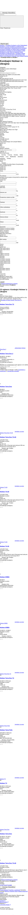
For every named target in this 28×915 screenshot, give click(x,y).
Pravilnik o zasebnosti (14, 890)
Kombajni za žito (15, 45)
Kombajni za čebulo (10, 49)
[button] (14, 36)
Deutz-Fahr (11, 54)
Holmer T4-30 (4, 491)
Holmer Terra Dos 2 (6, 353)
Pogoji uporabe (4, 890)
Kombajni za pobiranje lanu (7, 53)
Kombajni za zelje (4, 52)
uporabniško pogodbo (13, 371)
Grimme (20, 54)
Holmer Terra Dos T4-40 (8, 437)
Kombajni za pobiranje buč (17, 46)
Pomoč (5, 885)
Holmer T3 (3, 783)
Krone (5, 56)
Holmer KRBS (4, 577)
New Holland (20, 56)
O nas (1, 885)
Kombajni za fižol (20, 50)
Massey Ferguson (12, 56)
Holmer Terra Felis (6, 730)
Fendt (15, 54)
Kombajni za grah (11, 50)
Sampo (26, 56)
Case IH (2, 54)
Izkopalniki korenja (16, 48)
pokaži (2, 282)
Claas (6, 54)
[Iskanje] (12, 21)
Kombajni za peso (5, 46)
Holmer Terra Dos (6, 386)
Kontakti (9, 885)
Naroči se (3, 368)
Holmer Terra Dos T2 (7, 304)
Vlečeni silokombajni (5, 48)
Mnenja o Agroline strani (11, 891)
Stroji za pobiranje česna (16, 52)
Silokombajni (23, 45)
